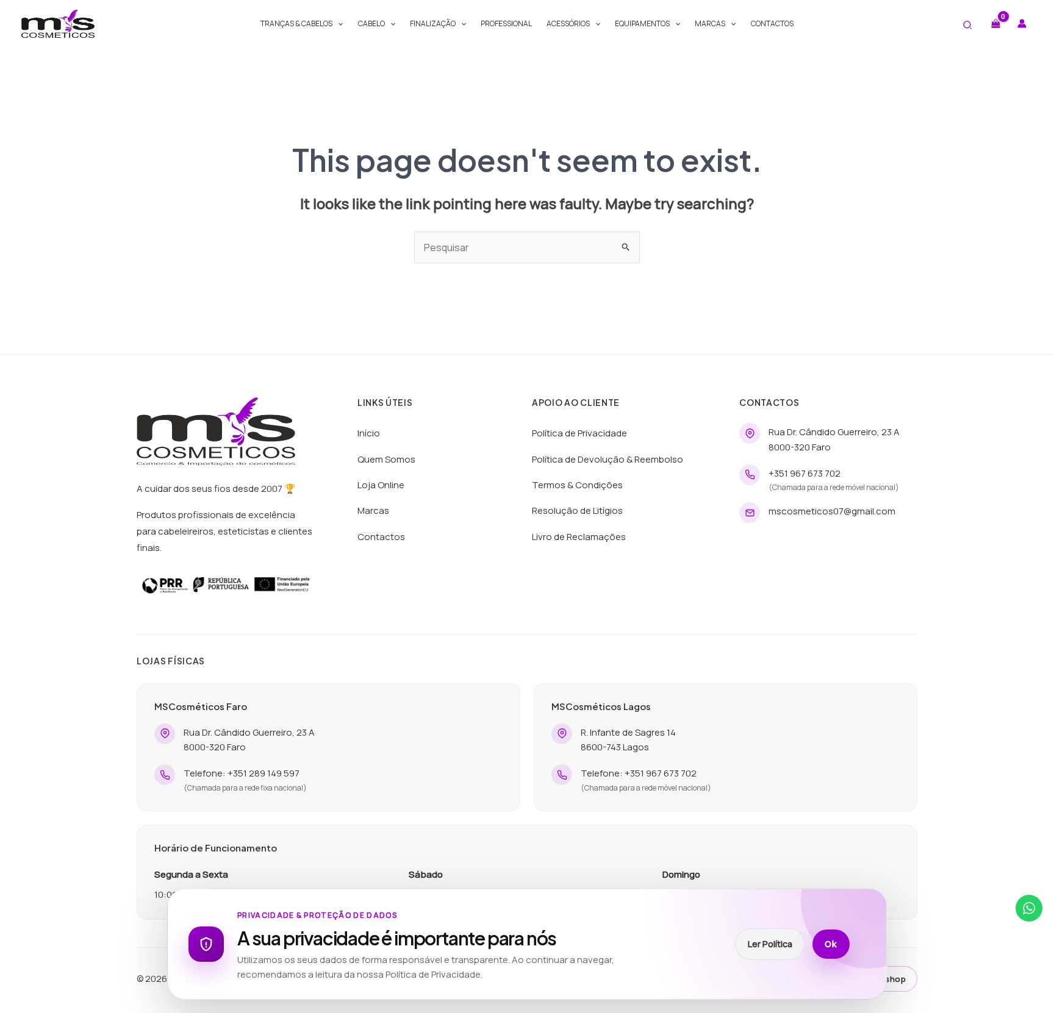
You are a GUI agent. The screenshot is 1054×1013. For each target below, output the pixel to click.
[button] (337, 24)
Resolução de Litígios (577, 510)
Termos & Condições (577, 484)
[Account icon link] (1022, 23)
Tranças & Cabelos (296, 23)
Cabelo (371, 23)
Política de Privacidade (579, 433)
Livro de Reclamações (579, 536)
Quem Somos (386, 459)
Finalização (433, 23)
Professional (506, 23)
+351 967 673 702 (805, 473)
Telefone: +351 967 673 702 (639, 773)
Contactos (772, 23)
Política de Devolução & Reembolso (607, 459)
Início (368, 433)
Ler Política (770, 944)
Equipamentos (642, 23)
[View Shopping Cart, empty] (995, 23)
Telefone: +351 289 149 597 (241, 773)
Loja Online (380, 484)
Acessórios (568, 23)
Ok (831, 944)
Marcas (710, 23)
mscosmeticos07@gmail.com (832, 511)
